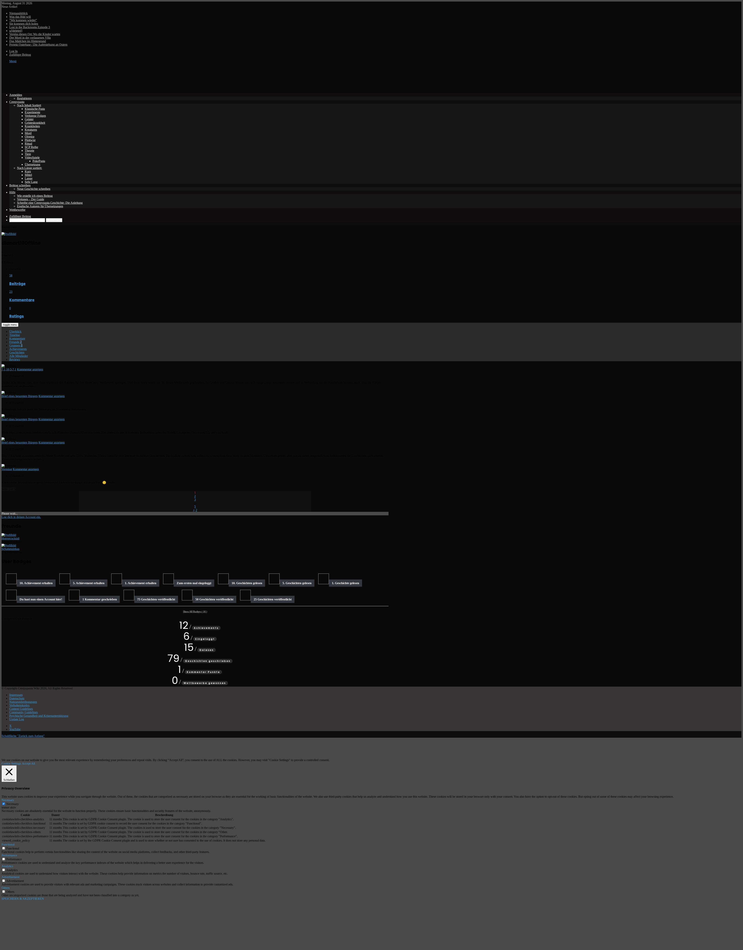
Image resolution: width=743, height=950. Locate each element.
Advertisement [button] (10, 877)
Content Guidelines (21, 708)
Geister (29, 119)
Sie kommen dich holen (23, 23)
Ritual (28, 143)
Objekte (29, 136)
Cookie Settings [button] (11, 763)
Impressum (16, 694)
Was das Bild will (20, 16)
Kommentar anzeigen (30, 369)
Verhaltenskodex (19, 705)
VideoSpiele (32, 157)
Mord (28, 133)
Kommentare (17, 338)
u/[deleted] (15, 30)
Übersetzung (32, 164)
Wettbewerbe (17, 209)
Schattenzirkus (10, 549)
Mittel (28, 175)
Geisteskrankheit (35, 122)
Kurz (28, 171)
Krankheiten (32, 126)
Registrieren (24, 98)
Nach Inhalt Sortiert (29, 105)
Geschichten (16, 352)
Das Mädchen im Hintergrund (27, 41)
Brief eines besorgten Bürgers (20, 396)
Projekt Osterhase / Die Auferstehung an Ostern (38, 44)
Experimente (32, 112)
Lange (29, 178)
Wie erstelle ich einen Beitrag (35, 195)
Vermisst (7, 469)
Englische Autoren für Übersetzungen (40, 206)
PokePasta (39, 161)
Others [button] (6, 887)
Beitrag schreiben (20, 185)
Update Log (16, 719)
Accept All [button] (28, 763)
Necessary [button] (8, 800)
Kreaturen (31, 129)
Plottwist (30, 140)
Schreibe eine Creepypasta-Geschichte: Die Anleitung (50, 202)
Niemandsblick (18, 13)
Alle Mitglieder (18, 356)
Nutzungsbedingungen (23, 701)
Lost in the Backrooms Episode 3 (29, 27)
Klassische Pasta (35, 108)
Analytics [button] (7, 866)
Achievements (18, 349)
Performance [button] (9, 855)
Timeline (14, 335)
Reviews (14, 359)
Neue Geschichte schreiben (33, 188)
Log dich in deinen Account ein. (21, 517)
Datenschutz (16, 698)
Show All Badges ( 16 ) (195, 611)
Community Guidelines (23, 712)
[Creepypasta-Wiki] (60, 88)
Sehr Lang (31, 182)
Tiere (28, 154)
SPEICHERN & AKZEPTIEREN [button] (23, 898)
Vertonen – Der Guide (30, 199)
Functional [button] (8, 844)
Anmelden (15, 94)
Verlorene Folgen (35, 115)
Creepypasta (16, 101)
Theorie (29, 150)
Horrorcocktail (10, 538)
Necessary (12, 804)
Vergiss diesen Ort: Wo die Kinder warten (34, 34)
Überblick (15, 331)
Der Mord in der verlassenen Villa (30, 37)
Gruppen (15, 345)
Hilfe (12, 192)
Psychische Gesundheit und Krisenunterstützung (38, 715)
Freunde (15, 342)
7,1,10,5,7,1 (9, 369)
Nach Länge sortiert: (29, 168)
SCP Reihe (31, 147)
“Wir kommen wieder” (23, 20)
